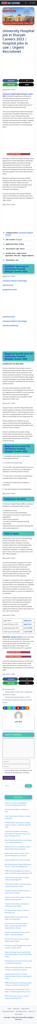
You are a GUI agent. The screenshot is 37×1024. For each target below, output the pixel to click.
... (18, 725)
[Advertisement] (15, 67)
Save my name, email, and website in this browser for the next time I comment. (18, 771)
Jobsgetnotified (16, 637)
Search (28, 786)
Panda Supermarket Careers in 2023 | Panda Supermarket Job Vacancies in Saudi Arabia (17, 699)
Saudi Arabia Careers (8, 1011)
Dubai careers (25, 1008)
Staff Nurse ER (8, 285)
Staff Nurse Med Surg (10, 325)
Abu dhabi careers (21, 1011)
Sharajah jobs (9, 689)
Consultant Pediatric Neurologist (15, 281)
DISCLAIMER (18, 1014)
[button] (25, 3)
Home (9, 1008)
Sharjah (19, 240)
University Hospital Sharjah (19, 234)
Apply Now (28, 620)
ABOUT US (31, 1011)
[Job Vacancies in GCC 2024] (10, 3)
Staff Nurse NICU (9, 317)
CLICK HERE (28, 628)
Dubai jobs (16, 1008)
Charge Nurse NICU (10, 290)
